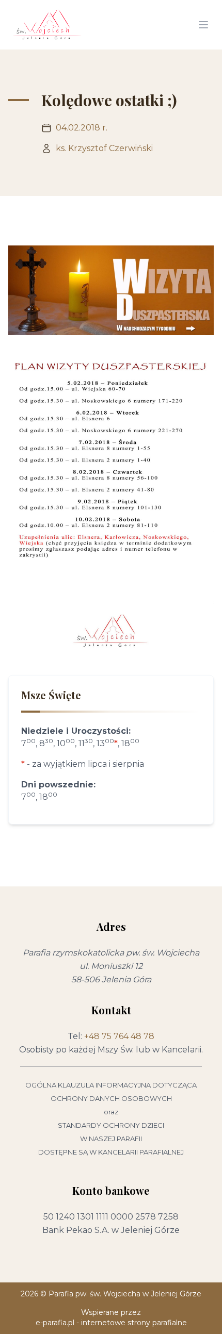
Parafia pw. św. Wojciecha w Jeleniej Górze (125, 1293)
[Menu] (203, 24)
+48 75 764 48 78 (119, 1036)
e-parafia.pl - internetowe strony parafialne (111, 1322)
